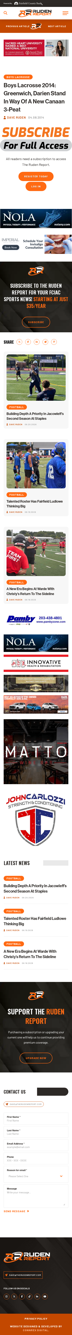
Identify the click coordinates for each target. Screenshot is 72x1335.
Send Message (14, 1211)
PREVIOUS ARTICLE (18, 26)
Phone (10, 1157)
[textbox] (32, 1176)
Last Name (13, 1130)
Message (12, 1188)
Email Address (16, 1143)
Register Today (36, 176)
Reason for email (17, 1170)
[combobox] (36, 1176)
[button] (5, 13)
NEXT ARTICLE (57, 26)
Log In (36, 186)
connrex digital (35, 1330)
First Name (14, 1117)
